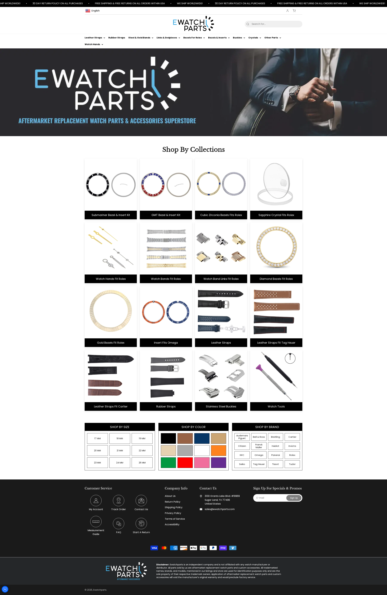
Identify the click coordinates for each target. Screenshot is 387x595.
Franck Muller (258, 446)
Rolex (292, 455)
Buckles (237, 37)
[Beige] (168, 450)
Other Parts (271, 37)
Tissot (275, 464)
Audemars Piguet (242, 437)
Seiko (242, 464)
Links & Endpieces (167, 37)
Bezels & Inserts (217, 37)
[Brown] (185, 438)
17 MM (97, 438)
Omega (259, 455)
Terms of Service (175, 519)
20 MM (97, 450)
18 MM (120, 438)
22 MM (142, 450)
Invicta (292, 446)
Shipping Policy (173, 507)
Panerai (275, 455)
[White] (202, 450)
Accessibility (172, 524)
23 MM (97, 462)
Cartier (292, 436)
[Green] (168, 462)
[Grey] (185, 450)
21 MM (120, 450)
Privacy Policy (173, 513)
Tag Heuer (259, 464)
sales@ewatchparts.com (220, 509)
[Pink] (202, 462)
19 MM (142, 438)
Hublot (275, 446)
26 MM (142, 462)
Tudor (292, 464)
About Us (170, 496)
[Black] (168, 438)
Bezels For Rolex (192, 37)
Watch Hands (92, 44)
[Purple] (218, 462)
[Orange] (218, 450)
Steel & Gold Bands (139, 37)
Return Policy (172, 501)
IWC (242, 455)
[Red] (185, 462)
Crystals (253, 37)
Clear (295, 24)
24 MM (119, 462)
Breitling (275, 436)
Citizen (242, 446)
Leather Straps (93, 37)
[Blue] (202, 438)
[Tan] (218, 438)
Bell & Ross (259, 436)
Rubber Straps (116, 37)
